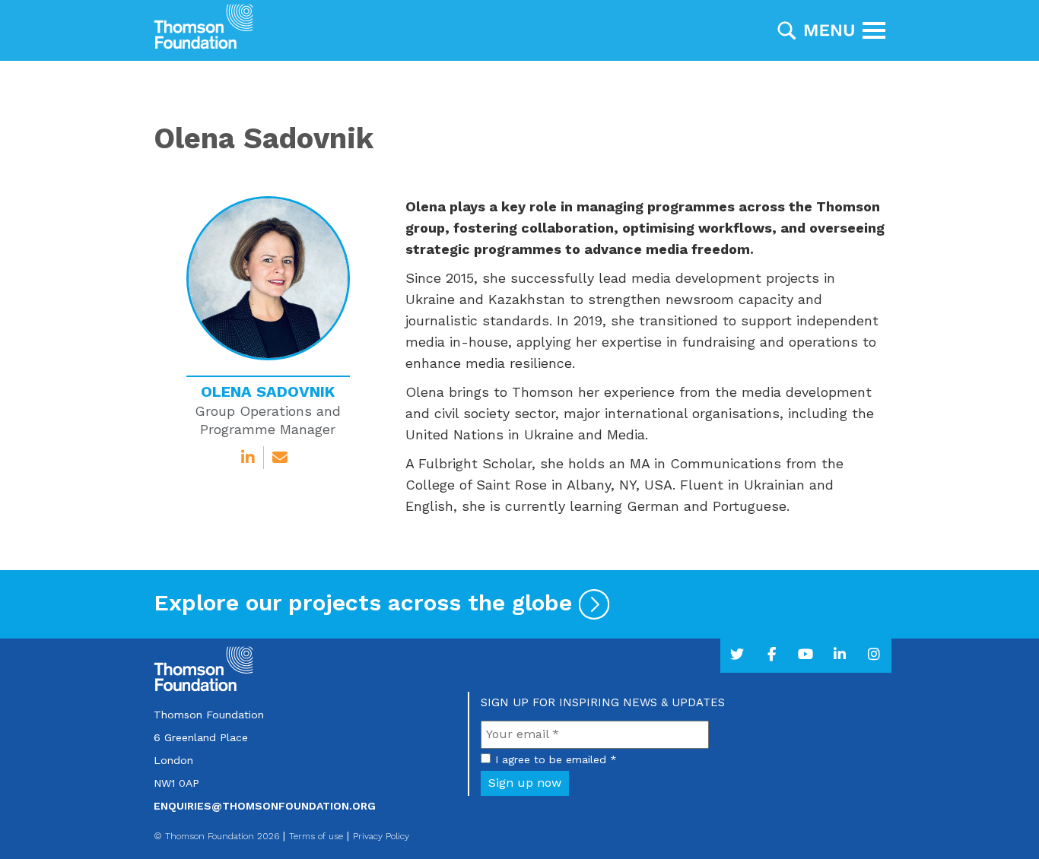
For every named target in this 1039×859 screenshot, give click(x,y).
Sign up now (524, 782)
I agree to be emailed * (556, 759)
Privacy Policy (381, 836)
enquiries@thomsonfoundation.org (265, 806)
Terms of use (316, 836)
